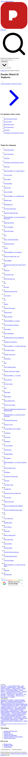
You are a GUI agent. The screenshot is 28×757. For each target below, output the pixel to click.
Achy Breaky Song (8, 485)
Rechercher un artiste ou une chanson (10, 58)
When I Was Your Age (9, 279)
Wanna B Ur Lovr (8, 424)
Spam (5, 388)
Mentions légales (8, 744)
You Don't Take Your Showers (11, 552)
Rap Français (7, 732)
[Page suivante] (2, 578)
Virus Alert (6, 480)
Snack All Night (8, 543)
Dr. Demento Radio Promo (10, 556)
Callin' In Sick (7, 187)
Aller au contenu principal (7, 1)
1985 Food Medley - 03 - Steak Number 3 (14, 171)
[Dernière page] (4, 578)
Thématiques (4, 61)
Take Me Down (8, 449)
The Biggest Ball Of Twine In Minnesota (14, 337)
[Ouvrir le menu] (10, 68)
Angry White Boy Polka (10, 367)
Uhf (5, 300)
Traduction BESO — (13, 712)
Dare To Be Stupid (8, 539)
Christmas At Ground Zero (10, 342)
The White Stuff (8, 574)
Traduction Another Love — (10, 708)
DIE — (6, 695)
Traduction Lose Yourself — (10, 700)
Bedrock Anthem (8, 548)
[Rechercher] (9, 68)
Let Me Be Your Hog (9, 243)
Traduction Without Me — (13, 700)
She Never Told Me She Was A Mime (13, 510)
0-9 (5, 725)
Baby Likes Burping (9, 333)
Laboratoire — (10, 688)
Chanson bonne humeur (9, 738)
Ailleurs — (18, 690)
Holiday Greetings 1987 (10, 535)
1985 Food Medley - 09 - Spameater (13, 252)
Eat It (5, 235)
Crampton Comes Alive (9, 354)
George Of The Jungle (9, 308)
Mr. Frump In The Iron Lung (11, 476)
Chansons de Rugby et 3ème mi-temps (13, 736)
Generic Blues (7, 329)
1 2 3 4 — (6, 693)
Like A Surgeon (8, 527)
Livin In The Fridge (8, 231)
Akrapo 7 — (9, 697)
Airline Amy (7, 531)
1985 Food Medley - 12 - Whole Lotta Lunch (15, 346)
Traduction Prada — (10, 718)
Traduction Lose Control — (17, 705)
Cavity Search (7, 295)
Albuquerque (7, 441)
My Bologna (7, 472)
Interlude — (8, 691)
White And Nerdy (8, 316)
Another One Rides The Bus (11, 213)
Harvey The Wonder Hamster (11, 239)
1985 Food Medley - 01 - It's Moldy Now (14, 196)
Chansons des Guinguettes (10, 735)
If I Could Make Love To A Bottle (12, 428)
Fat (4, 514)
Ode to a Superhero (8, 227)
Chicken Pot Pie (8, 312)
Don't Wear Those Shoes (10, 208)
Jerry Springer (7, 458)
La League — (17, 693)
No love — (14, 694)
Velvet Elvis (7, 130)
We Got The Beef (8, 445)
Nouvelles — (5, 694)
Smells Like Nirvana (9, 222)
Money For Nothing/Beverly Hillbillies (13, 506)
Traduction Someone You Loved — (13, 707)
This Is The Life (8, 379)
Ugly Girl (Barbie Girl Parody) (11, 325)
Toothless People (8, 522)
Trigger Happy (7, 396)
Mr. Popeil (6, 287)
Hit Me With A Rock (9, 124)
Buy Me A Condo (8, 384)
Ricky (5, 363)
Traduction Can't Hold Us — (12, 703)
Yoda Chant (7, 166)
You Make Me (7, 489)
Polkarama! (6, 570)
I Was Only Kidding (9, 560)
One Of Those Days (9, 127)
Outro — (7, 690)
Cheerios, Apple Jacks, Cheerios (12, 371)
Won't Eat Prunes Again (9, 468)
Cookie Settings (8, 747)
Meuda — (21, 688)
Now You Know (8, 121)
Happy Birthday (8, 260)
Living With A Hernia (9, 350)
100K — (20, 686)
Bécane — (16, 687)
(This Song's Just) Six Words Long (12, 493)
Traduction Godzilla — (8, 714)
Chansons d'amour (8, 734)
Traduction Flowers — (18, 711)
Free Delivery (7, 433)
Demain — (14, 695)
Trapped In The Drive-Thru (10, 291)
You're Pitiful (7, 392)
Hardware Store (8, 200)
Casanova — (6, 687)
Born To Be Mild (8, 192)
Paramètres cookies (8, 745)
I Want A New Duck (9, 501)
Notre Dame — (8, 686)
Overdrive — (21, 691)
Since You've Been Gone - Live (11, 256)
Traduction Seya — (16, 719)
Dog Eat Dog (7, 437)
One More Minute (8, 454)
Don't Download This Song (10, 420)
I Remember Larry (8, 204)
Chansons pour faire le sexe (10, 731)
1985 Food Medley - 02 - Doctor (12, 321)
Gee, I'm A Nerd (8, 175)
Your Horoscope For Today (10, 119)
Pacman (6, 248)
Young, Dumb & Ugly (9, 400)
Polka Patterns (7, 358)
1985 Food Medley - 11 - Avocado (12, 375)
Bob (5, 283)
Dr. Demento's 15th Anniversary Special (13, 133)
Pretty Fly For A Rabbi (9, 405)
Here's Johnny (7, 179)
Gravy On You (7, 497)
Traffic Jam (6, 270)
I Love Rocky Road (9, 274)
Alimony (6, 304)
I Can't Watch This (8, 518)
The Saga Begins (8, 183)
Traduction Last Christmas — (13, 709)
